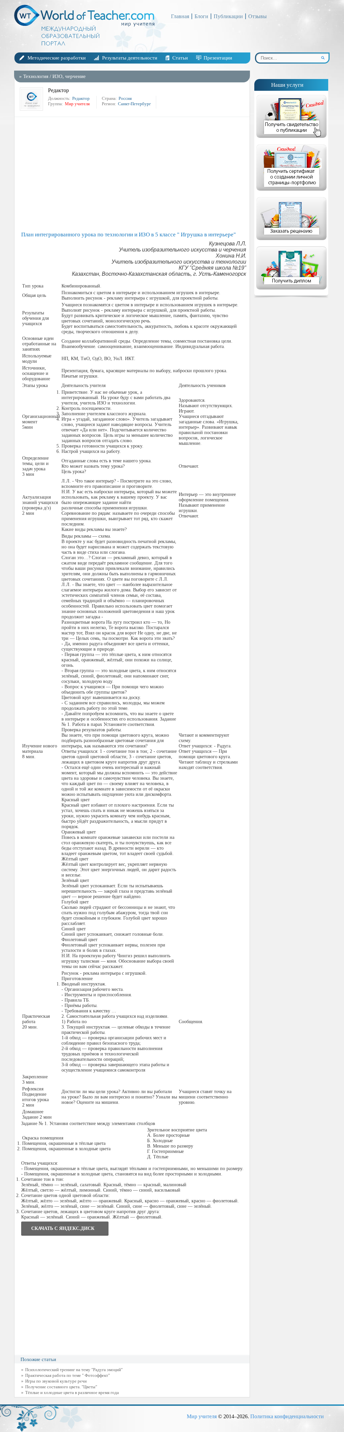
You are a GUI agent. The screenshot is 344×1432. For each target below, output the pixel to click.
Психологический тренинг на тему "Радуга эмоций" (74, 1369)
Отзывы (257, 16)
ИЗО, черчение (69, 76)
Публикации (228, 16)
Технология (35, 76)
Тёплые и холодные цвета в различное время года (72, 1392)
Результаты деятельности (129, 58)
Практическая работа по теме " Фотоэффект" (67, 1375)
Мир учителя (202, 1416)
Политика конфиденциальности (287, 1416)
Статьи (180, 58)
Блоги (201, 16)
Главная (180, 16)
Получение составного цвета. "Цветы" (61, 1386)
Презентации (218, 58)
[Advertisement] (133, 174)
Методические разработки (57, 58)
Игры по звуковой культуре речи (56, 1381)
